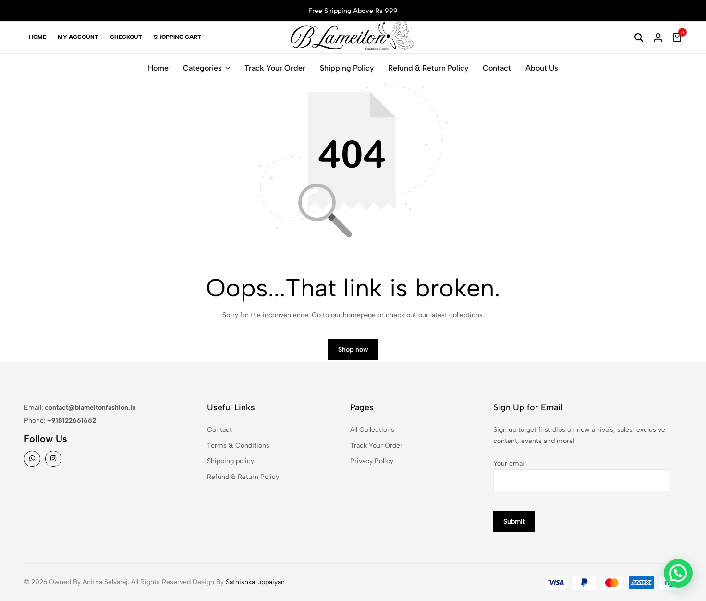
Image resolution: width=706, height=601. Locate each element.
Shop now (353, 349)
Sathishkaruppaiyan (255, 582)
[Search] (638, 37)
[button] (678, 573)
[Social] (32, 459)
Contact (497, 68)
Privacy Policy (371, 461)
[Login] (658, 37)
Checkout (126, 37)
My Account (78, 37)
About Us (541, 68)
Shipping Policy (347, 68)
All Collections (372, 430)
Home (37, 37)
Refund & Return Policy (428, 68)
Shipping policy (230, 461)
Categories (202, 68)
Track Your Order (274, 68)
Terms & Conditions (238, 446)
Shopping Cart (177, 37)
